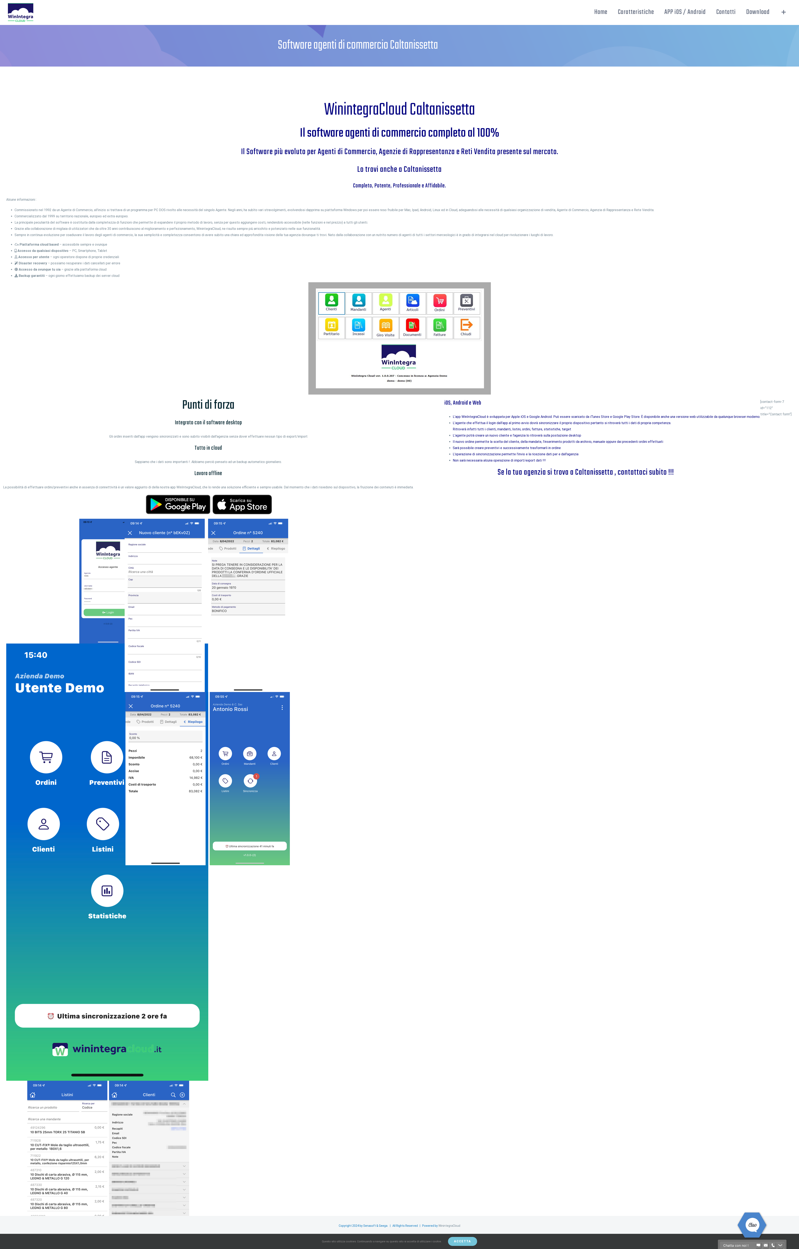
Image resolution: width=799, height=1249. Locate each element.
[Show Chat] (758, 1245)
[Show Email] (765, 1245)
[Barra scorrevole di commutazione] (784, 12)
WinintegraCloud (449, 1225)
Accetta (462, 1241)
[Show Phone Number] (773, 1245)
